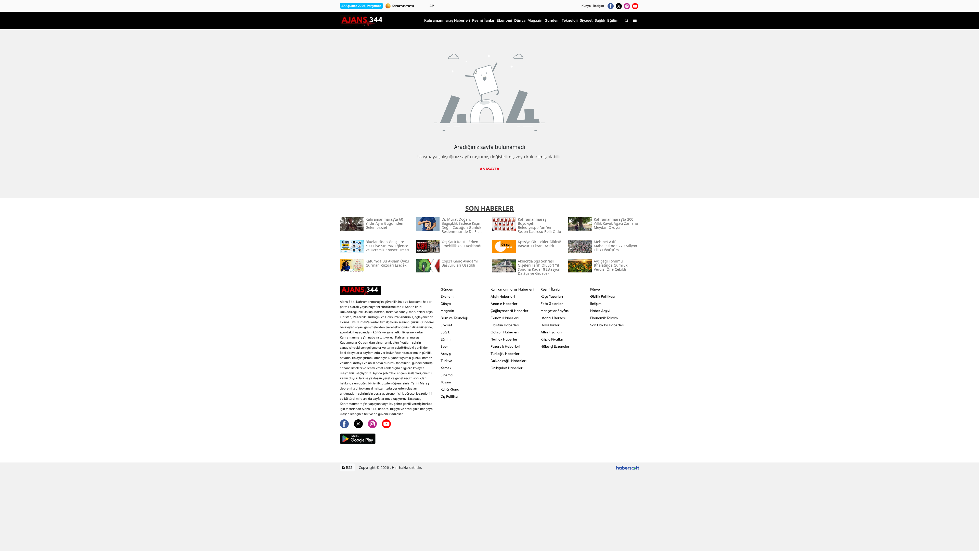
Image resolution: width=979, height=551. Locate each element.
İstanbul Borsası (552, 318)
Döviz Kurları (550, 325)
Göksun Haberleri (505, 332)
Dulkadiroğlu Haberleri (508, 360)
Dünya (446, 303)
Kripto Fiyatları (552, 339)
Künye (586, 6)
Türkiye (446, 360)
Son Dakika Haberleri (607, 325)
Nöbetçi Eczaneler (555, 346)
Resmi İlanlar (550, 289)
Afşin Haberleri (503, 296)
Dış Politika (449, 396)
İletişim (598, 6)
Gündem (447, 289)
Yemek (446, 368)
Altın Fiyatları (551, 332)
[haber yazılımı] (627, 467)
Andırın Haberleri (504, 303)
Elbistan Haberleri (505, 325)
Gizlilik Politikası (602, 296)
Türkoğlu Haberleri (505, 353)
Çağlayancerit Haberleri (510, 310)
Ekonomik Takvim (604, 318)
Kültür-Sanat (450, 389)
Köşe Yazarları (551, 296)
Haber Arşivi (600, 310)
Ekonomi (447, 296)
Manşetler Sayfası (554, 310)
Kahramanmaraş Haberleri (512, 289)
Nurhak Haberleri (504, 339)
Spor (444, 346)
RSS (348, 467)
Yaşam (446, 382)
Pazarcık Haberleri (505, 346)
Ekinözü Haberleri (505, 318)
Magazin (447, 310)
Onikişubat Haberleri (507, 368)
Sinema (447, 375)
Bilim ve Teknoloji (454, 318)
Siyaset (446, 325)
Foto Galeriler (551, 303)
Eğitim (445, 339)
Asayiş (446, 353)
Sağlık (445, 332)
